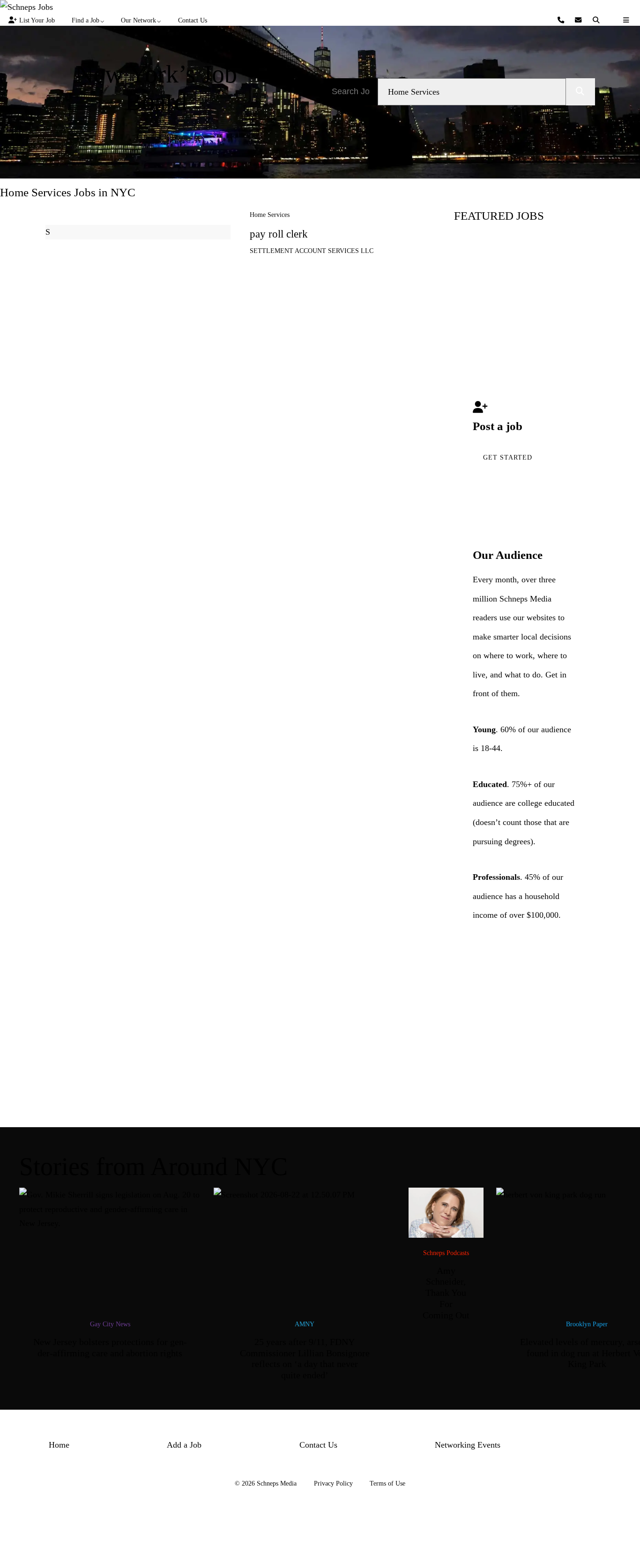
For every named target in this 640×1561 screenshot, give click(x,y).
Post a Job (156, 137)
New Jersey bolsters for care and (110, 1347)
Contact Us (192, 20)
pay (279, 234)
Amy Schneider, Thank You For (446, 1292)
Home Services (270, 214)
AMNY (304, 1324)
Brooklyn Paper (587, 1324)
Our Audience (508, 555)
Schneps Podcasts (446, 1252)
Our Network (138, 20)
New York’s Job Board (156, 88)
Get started (507, 457)
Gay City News (110, 1324)
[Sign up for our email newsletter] (579, 20)
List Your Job (37, 20)
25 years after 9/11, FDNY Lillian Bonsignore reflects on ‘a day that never (305, 1358)
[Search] (597, 20)
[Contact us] (562, 20)
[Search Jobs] (580, 91)
